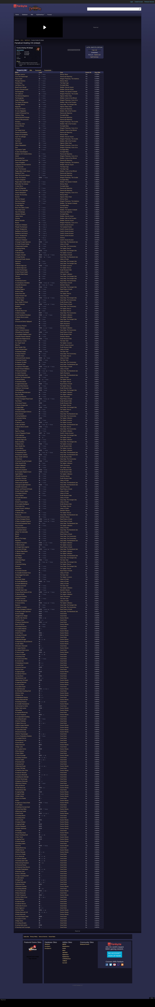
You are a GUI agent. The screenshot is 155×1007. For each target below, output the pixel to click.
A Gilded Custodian (20, 313)
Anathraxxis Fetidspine (21, 224)
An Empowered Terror (20, 452)
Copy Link (94, 50)
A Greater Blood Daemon (21, 386)
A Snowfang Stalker (20, 843)
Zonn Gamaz (18, 420)
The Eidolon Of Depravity (21, 102)
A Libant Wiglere (19, 205)
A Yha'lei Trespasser (20, 895)
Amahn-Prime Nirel (20, 293)
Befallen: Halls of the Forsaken (68, 102)
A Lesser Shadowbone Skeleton (23, 736)
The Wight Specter (20, 104)
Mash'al (17, 534)
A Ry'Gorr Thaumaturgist (21, 734)
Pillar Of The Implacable (21, 190)
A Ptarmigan (18, 830)
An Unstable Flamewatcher (22, 704)
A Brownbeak (18, 710)
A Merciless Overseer (20, 478)
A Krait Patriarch (19, 899)
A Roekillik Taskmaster (21, 487)
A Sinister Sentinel (20, 841)
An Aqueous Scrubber (20, 362)
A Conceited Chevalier (21, 570)
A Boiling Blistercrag (20, 847)
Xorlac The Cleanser (20, 177)
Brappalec (17, 306)
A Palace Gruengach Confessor (23, 609)
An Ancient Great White (21, 658)
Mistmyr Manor (64, 74)
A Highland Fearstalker (21, 542)
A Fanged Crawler (19, 794)
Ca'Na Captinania (19, 435)
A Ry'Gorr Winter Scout (21, 897)
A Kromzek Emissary (20, 731)
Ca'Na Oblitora (19, 250)
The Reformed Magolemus (22, 96)
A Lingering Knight (20, 824)
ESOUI (64, 948)
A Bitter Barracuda (20, 744)
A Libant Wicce (19, 186)
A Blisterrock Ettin (20, 884)
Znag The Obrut (19, 394)
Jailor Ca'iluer (18, 143)
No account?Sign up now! (114, 954)
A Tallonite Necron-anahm (21, 317)
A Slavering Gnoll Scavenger (22, 927)
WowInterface (65, 946)
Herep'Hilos (18, 540)
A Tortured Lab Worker (21, 371)
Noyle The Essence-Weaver (22, 175)
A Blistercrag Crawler (20, 811)
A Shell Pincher (19, 813)
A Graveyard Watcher (20, 396)
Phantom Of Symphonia (21, 134)
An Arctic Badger (19, 613)
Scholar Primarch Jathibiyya (22, 508)
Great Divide (63, 613)
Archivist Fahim (19, 291)
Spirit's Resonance (65, 321)
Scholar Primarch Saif (21, 295)
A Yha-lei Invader (19, 652)
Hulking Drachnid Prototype (22, 117)
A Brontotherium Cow (20, 740)
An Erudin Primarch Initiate (22, 244)
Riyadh (17, 536)
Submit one (97, 54)
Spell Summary (94, 57)
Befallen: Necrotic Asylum (67, 87)
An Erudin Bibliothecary (21, 581)
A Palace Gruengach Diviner (22, 519)
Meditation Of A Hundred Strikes (23, 154)
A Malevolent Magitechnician (22, 338)
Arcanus (17, 128)
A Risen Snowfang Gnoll (21, 835)
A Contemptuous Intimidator (22, 282)
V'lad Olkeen (18, 401)
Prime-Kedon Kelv (20, 506)
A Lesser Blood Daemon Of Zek (23, 592)
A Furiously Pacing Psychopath (23, 461)
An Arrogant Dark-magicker (22, 547)
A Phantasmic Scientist (21, 454)
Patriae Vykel (18, 78)
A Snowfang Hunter (20, 817)
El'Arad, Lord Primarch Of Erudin (23, 489)
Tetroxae (17, 276)
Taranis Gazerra (19, 495)
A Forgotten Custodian (21, 607)
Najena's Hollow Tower (66, 96)
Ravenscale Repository (66, 76)
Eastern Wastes (64, 618)
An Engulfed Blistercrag (21, 712)
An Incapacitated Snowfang (22, 716)
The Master (18, 139)
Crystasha (17, 499)
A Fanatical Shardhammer (22, 622)
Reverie (17, 222)
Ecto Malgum (18, 557)
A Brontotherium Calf (20, 678)
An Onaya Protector (20, 353)
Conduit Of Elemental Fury (22, 113)
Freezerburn (18, 568)
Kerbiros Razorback (20, 467)
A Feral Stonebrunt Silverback (23, 315)
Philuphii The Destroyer (21, 227)
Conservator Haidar (20, 579)
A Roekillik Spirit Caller (21, 590)
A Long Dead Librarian (21, 530)
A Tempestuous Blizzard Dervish (23, 641)
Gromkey (17, 218)
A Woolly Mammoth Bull (21, 699)
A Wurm (17, 800)
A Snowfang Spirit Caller (21, 860)
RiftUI (63, 950)
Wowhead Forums (84, 944)
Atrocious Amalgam (20, 201)
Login (131, 1)
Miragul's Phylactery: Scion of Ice (69, 100)
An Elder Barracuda (20, 787)
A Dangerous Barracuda (21, 781)
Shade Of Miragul (19, 100)
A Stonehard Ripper (20, 560)
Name (16, 72)
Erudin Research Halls (66, 270)
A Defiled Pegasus (20, 289)
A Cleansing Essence (20, 280)
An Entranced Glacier (20, 865)
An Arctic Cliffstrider (20, 873)
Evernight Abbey (64, 85)
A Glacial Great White (20, 809)
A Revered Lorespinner (21, 469)
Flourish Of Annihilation (21, 132)
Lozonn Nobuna (19, 448)
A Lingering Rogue (20, 671)
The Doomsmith (19, 166)
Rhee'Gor (17, 345)
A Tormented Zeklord (20, 381)
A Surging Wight (19, 407)
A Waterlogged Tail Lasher (22, 575)
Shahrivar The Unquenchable (22, 377)
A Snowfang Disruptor (20, 719)
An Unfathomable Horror (21, 375)
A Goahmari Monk (19, 901)
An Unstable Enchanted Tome (23, 572)
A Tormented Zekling (20, 418)
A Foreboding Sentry (20, 832)
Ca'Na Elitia (18, 562)
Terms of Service (43, 936)
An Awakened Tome (20, 364)
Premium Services (149, 1)
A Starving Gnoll (19, 764)
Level (40, 72)
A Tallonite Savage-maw (21, 405)
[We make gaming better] (5, 2)
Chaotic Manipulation (20, 145)
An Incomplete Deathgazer (22, 504)
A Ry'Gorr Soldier (19, 759)
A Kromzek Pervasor (20, 667)
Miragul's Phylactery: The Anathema (69, 78)
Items (22, 40)
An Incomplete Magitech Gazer (23, 334)
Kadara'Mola (18, 555)
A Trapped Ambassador (21, 383)
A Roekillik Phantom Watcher (22, 336)
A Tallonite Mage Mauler (21, 551)
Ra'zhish (17, 197)
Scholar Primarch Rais (21, 480)
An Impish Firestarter (20, 373)
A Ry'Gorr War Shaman (21, 618)
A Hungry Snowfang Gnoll (21, 875)
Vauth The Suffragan (20, 136)
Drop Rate (97, 72)
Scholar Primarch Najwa (21, 502)
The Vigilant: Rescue (65, 248)
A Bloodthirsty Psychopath (22, 332)
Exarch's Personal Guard (21, 89)
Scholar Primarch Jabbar (21, 491)
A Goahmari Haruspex (21, 772)
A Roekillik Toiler (19, 510)
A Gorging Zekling (19, 409)
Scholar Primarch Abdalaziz (22, 368)
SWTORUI (64, 952)
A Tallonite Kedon (19, 252)
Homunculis (18, 514)
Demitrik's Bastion (65, 285)
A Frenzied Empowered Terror (22, 523)
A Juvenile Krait (19, 665)
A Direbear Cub (19, 695)
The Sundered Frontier (66, 227)
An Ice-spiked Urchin (20, 749)
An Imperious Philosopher (22, 366)
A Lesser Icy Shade (20, 854)
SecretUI (64, 962)
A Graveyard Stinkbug (21, 596)
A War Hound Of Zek (20, 463)
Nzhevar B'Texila (19, 126)
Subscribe (26, 936)
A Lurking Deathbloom (21, 416)
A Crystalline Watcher (20, 628)
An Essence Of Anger (20, 549)
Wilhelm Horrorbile (20, 220)
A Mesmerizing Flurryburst (22, 863)
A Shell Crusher (19, 820)
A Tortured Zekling (20, 379)
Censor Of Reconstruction (22, 119)
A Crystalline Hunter (20, 686)
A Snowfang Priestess (21, 701)
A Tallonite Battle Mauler (21, 274)
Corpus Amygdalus (20, 162)
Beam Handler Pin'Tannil (21, 302)
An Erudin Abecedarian (21, 497)
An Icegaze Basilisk (20, 648)
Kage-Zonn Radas (19, 431)
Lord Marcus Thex (20, 85)
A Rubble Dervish (19, 850)
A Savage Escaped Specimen (23, 242)
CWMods (64, 960)
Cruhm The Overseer (20, 169)
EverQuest (47, 946)
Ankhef (17, 156)
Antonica (62, 237)
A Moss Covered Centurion (22, 330)
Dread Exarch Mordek (20, 87)
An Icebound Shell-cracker (22, 650)
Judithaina (17, 263)
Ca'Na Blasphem (19, 390)
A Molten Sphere (19, 796)
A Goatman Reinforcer (21, 527)
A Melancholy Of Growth (21, 680)
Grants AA (88, 72)
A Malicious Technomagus (22, 388)
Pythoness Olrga (19, 115)
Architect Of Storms (20, 108)
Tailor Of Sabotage (20, 212)
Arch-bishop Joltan (20, 124)
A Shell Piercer (19, 633)
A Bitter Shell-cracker (20, 708)
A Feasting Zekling (20, 248)
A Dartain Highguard (20, 465)
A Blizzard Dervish (20, 785)
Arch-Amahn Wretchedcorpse (22, 392)
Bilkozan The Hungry (20, 538)
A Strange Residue (20, 257)
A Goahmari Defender (20, 858)
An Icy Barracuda (19, 856)
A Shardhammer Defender (22, 777)
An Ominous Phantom (21, 325)
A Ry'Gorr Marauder (20, 852)
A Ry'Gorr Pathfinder (20, 721)
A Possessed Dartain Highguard (23, 321)
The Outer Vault (64, 340)
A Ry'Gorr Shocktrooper (21, 727)
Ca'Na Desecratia (19, 298)
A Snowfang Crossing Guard (22, 807)
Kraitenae (17, 566)
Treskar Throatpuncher (21, 229)
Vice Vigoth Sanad (20, 343)
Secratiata (17, 278)
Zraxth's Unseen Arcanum (67, 224)
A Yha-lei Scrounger (20, 755)
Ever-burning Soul (19, 158)
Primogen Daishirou (20, 81)
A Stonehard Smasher (21, 360)
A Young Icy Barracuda (21, 774)
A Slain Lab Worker (20, 424)
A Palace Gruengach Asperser (23, 521)
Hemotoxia (18, 261)
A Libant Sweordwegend (21, 151)
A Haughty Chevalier (20, 255)
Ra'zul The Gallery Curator (22, 207)
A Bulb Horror (18, 459)
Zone (61, 72)
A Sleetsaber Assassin (21, 905)
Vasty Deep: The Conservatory (68, 246)
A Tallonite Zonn (19, 444)
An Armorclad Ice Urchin (21, 706)
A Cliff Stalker (18, 805)
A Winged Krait (19, 880)
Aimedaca (17, 121)
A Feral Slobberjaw (20, 328)
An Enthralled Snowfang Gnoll (23, 691)
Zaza (16, 147)
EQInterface (65, 954)
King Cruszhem (19, 525)
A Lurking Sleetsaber (20, 882)
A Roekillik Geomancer (21, 476)
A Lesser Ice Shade (20, 654)
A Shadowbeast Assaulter (21, 663)
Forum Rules (52, 936)
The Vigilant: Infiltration (66, 274)
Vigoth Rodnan (19, 474)
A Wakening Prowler (20, 766)
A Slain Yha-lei (19, 837)
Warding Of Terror (19, 173)
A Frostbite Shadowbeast (21, 869)
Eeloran (17, 429)
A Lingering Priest (19, 839)
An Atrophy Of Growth (21, 635)
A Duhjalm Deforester (20, 828)
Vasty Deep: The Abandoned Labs (69, 242)
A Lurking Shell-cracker (21, 925)
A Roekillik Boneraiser (21, 285)
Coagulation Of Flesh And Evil (23, 164)
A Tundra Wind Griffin (20, 729)
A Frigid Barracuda (20, 689)
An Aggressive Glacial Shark (22, 802)
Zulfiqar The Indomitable (21, 532)
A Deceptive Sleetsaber (21, 646)
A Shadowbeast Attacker (21, 697)
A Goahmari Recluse (20, 903)
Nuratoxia (17, 605)
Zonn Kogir (18, 577)
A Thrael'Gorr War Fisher (21, 770)
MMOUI (64, 944)
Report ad (95, 27)
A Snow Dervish (19, 742)
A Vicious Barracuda (20, 890)
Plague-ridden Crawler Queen (22, 171)
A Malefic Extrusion (20, 598)
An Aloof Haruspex (20, 304)
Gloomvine (18, 845)
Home (17, 14)
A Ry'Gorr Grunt (19, 669)
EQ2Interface (40, 14)
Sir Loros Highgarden (20, 111)
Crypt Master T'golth (20, 149)
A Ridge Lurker (19, 747)
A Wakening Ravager (20, 639)
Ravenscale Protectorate (21, 160)
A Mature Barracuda (20, 893)
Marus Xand (18, 308)
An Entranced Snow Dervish (22, 867)
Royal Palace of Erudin (66, 255)
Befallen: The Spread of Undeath (68, 91)
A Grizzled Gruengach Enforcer (23, 411)
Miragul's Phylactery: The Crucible (69, 93)
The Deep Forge (64, 83)
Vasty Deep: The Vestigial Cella (68, 104)
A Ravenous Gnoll (19, 871)
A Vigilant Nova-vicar (20, 723)
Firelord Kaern (18, 83)
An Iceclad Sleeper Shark (21, 916)
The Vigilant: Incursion (66, 252)
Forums (49, 14)
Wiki (32, 14)
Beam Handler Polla (20, 347)
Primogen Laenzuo (20, 74)
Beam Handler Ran (20, 446)
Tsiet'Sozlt (18, 141)
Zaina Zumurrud (19, 414)
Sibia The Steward (20, 199)
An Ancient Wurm (19, 684)
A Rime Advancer (19, 751)
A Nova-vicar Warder (20, 798)
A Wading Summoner (20, 585)
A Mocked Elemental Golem (22, 517)
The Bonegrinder (19, 91)
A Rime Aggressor (19, 908)
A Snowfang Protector (20, 626)
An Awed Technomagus (21, 270)
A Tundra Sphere (19, 878)
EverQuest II (48, 948)
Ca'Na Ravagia (19, 287)
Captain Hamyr (19, 216)
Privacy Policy (33, 936)
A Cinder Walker (19, 643)
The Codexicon (19, 93)
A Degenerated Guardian (21, 246)
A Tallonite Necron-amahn (21, 426)
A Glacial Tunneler (20, 637)
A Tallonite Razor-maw (21, 310)
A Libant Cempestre (20, 179)
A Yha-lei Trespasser (20, 714)
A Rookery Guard (19, 620)
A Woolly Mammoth (20, 914)
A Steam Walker (19, 753)
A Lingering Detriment (20, 682)
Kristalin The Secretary (21, 194)
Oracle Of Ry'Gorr (19, 624)
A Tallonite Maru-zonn (20, 512)
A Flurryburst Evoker (20, 918)
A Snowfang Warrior (20, 815)
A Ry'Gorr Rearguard (20, 826)
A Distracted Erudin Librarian (22, 259)
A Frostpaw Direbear (20, 631)
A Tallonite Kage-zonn (20, 265)
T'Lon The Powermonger (21, 76)
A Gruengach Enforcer (21, 493)
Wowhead (47, 944)
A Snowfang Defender (20, 888)
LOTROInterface (66, 958)
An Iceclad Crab (19, 661)
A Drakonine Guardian (20, 886)
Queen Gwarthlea (19, 441)
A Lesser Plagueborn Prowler (22, 433)
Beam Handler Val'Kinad (21, 456)
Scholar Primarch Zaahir (21, 272)
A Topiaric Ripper (19, 300)
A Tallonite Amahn (19, 545)
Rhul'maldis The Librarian (21, 184)
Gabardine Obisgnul (20, 214)
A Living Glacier (19, 676)
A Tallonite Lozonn (20, 422)
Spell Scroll (27, 40)
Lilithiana (17, 319)
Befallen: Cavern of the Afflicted (68, 98)
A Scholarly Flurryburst (21, 757)
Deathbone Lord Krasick (21, 231)
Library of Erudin (64, 244)
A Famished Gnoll (19, 762)
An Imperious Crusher (20, 340)
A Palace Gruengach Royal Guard (24, 398)
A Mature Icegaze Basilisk (22, 725)
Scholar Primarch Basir (21, 349)
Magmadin (18, 106)
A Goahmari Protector (20, 673)
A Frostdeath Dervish (20, 738)
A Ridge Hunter (19, 921)
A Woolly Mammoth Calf (21, 912)
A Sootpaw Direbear (20, 822)
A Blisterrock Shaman (20, 783)
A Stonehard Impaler (20, 351)
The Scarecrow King (20, 237)
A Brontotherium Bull (20, 789)
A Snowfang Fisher (20, 656)
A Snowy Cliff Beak (20, 768)
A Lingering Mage (19, 792)
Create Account (139, 1)
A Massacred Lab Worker (21, 482)
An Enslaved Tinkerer (20, 403)
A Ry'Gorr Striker (19, 693)
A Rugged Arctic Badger (21, 615)
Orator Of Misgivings (20, 188)
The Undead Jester (20, 130)
